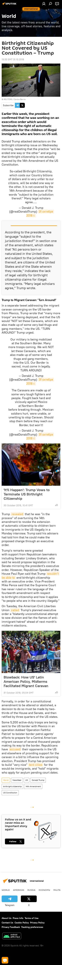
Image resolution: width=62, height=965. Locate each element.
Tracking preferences (32, 927)
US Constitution (10, 792)
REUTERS (8, 99)
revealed (17, 514)
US (26, 780)
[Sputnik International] (10, 4)
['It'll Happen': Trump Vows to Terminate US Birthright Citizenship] (31, 464)
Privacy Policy (37, 922)
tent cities (35, 765)
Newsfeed (17, 780)
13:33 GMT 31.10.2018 (13, 59)
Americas (18, 889)
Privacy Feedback (11, 927)
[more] (56, 505)
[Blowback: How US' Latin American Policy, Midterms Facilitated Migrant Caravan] (31, 652)
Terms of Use (32, 918)
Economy (44, 889)
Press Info (18, 918)
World (6, 780)
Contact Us (7, 922)
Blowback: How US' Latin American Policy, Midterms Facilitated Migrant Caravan (26, 681)
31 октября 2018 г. (40, 436)
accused (15, 749)
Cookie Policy (22, 922)
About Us (6, 918)
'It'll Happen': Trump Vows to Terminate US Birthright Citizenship (27, 494)
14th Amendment (33, 786)
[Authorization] (44, 3)
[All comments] (5, 960)
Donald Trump (38, 780)
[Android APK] (11, 936)
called (15, 610)
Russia (31, 889)
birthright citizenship (12, 786)
